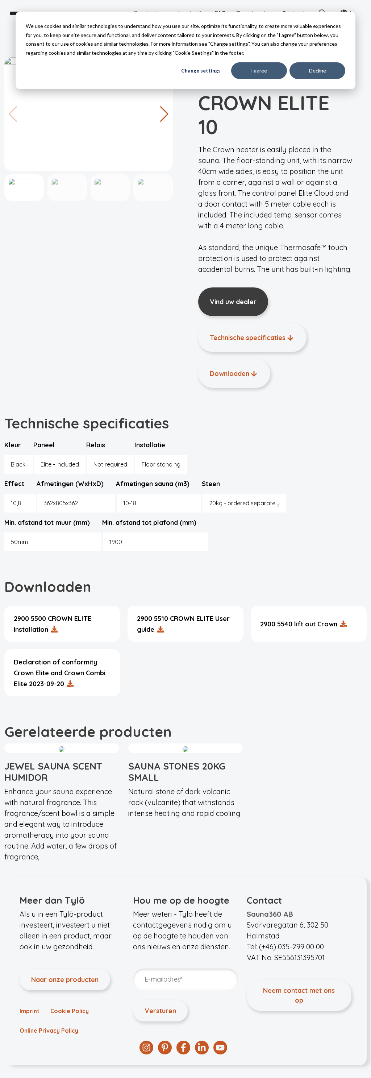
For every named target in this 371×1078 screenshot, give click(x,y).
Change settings (201, 70)
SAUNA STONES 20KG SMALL (176, 771)
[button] (164, 114)
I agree (259, 70)
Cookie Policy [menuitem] (69, 1011)
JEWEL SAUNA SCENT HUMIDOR (53, 771)
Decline (317, 70)
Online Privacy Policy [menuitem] (49, 1030)
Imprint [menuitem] (29, 1011)
